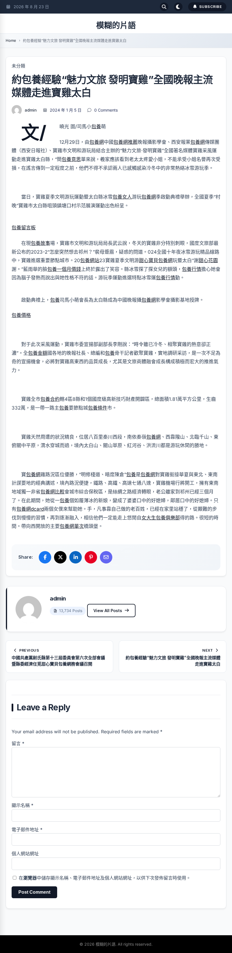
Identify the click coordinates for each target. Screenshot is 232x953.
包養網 (96, 142)
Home (11, 40)
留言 (18, 743)
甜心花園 (208, 260)
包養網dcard (30, 509)
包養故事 (40, 243)
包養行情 (191, 269)
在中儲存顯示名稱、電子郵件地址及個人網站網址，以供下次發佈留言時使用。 (105, 878)
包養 (96, 126)
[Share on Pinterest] (91, 557)
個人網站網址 (25, 853)
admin (31, 110)
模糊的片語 (116, 25)
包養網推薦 (125, 142)
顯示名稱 (22, 805)
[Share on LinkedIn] (75, 557)
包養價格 (21, 315)
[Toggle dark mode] (178, 7)
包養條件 (97, 408)
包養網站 (89, 260)
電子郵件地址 (27, 829)
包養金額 (37, 353)
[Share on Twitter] (60, 557)
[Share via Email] (106, 557)
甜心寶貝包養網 (156, 260)
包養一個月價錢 (64, 269)
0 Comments (106, 110)
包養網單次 (72, 526)
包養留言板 (24, 227)
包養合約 (50, 399)
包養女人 (122, 197)
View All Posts (107, 610)
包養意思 (71, 159)
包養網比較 (52, 492)
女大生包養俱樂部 (160, 518)
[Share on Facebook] (45, 557)
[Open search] (164, 7)
